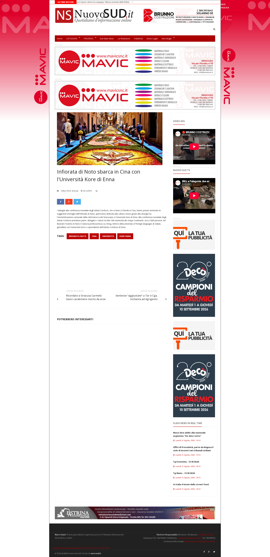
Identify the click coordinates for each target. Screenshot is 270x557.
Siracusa (75, 191)
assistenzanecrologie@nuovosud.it (199, 541)
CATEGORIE (70, 38)
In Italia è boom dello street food (191, 484)
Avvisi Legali (152, 38)
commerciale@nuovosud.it (189, 538)
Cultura (64, 191)
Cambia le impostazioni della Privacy (69, 548)
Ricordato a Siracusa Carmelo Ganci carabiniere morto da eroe (86, 297)
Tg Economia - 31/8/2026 (186, 461)
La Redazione (124, 38)
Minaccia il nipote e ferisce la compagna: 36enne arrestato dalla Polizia (79, 2)
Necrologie (166, 38)
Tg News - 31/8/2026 (184, 473)
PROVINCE (87, 38)
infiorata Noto (77, 236)
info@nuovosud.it (206, 534)
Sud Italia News (107, 38)
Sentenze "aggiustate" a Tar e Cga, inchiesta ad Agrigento (137, 297)
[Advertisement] (112, 263)
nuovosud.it (96, 553)
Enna (69, 191)
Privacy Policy (92, 548)
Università (108, 236)
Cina (94, 236)
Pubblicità (138, 38)
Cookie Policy (104, 548)
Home (59, 38)
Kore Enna (125, 236)
